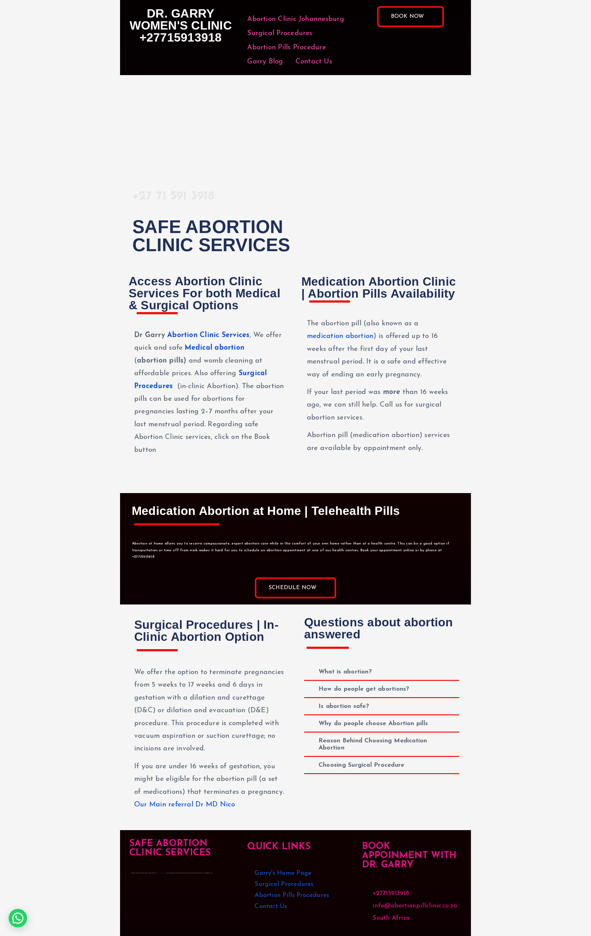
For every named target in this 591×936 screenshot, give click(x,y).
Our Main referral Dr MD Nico (184, 804)
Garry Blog (265, 61)
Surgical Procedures (279, 33)
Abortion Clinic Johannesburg (295, 19)
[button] (381, 672)
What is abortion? (345, 672)
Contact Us (314, 61)
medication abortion (340, 336)
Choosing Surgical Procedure (361, 765)
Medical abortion (214, 348)
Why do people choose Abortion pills (373, 724)
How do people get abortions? (364, 689)
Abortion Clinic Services (208, 335)
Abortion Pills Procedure (286, 47)
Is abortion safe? (344, 706)
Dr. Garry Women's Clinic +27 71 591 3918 (176, 124)
